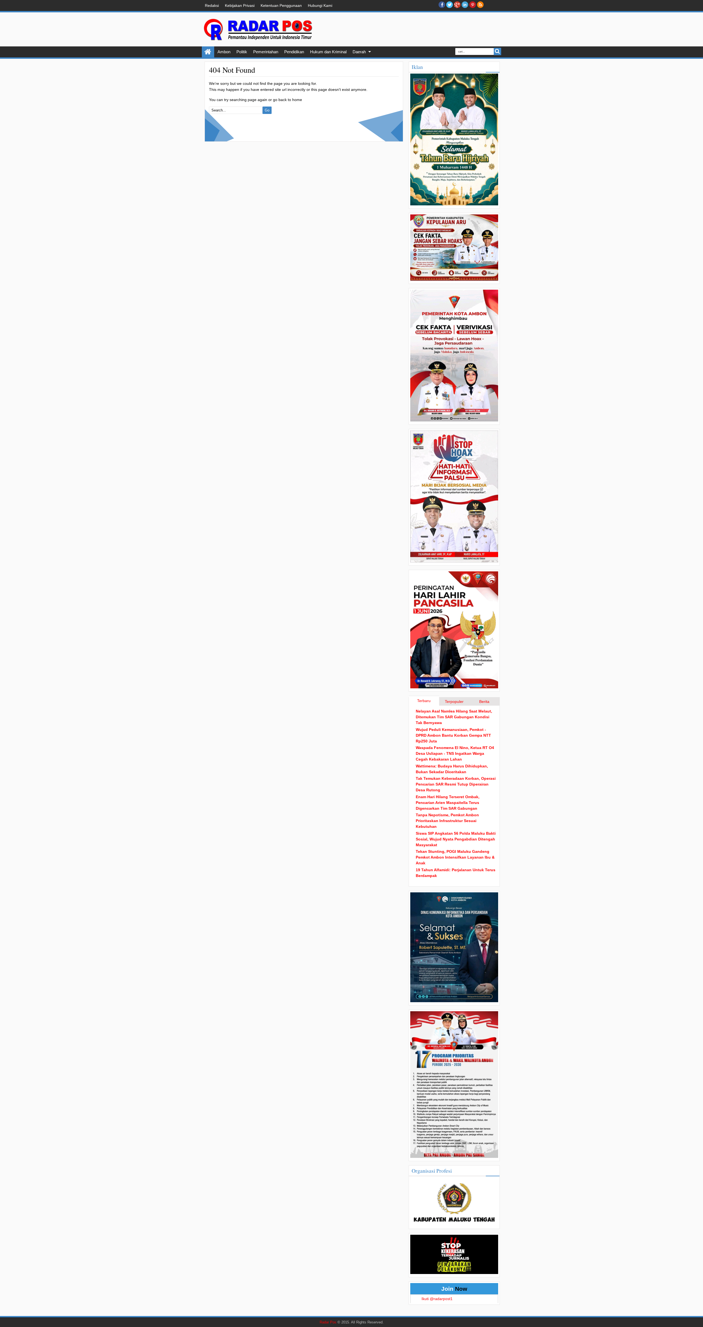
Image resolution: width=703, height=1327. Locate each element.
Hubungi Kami (320, 5)
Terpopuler (454, 701)
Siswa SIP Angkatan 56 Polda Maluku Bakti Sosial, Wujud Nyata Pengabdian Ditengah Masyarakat (456, 839)
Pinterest (472, 4)
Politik (241, 51)
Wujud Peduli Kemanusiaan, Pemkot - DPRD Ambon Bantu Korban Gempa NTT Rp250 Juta (453, 735)
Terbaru (424, 701)
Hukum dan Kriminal (328, 51)
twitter (449, 4)
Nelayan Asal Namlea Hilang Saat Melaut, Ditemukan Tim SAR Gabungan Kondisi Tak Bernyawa (454, 717)
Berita (484, 701)
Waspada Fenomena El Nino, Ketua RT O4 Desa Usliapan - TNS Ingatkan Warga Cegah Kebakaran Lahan (455, 753)
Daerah (359, 51)
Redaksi (212, 5)
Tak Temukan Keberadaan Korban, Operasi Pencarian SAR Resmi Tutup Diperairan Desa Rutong (456, 784)
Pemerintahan (265, 51)
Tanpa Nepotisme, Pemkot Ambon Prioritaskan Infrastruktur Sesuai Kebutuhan (447, 821)
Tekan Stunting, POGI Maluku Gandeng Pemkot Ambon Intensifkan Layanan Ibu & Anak (455, 857)
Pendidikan (294, 51)
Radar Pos (328, 1322)
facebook (442, 4)
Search (497, 51)
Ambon (223, 51)
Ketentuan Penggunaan (281, 5)
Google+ (457, 4)
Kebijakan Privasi (240, 5)
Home (208, 51)
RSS (480, 4)
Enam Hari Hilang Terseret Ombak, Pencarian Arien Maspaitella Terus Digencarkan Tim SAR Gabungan (447, 803)
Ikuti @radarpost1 (437, 1299)
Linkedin (465, 4)
